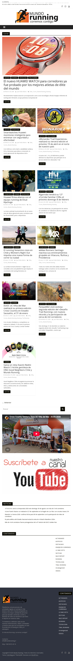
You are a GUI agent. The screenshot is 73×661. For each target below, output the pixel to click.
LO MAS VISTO (8, 194)
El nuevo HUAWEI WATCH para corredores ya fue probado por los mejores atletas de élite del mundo (35, 85)
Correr (34, 91)
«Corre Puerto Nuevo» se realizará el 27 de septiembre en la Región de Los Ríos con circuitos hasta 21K (37, 511)
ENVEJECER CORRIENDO (63, 547)
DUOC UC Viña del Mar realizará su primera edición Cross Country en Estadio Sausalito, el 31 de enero (17, 309)
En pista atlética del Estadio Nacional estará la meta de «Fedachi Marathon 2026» (30, 519)
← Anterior (6, 402)
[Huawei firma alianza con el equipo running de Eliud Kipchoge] (19, 171)
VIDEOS (58, 571)
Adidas (65, 260)
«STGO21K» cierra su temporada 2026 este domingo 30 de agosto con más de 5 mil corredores (34, 508)
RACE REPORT (60, 556)
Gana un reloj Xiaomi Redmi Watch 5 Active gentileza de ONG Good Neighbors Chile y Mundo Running (18, 368)
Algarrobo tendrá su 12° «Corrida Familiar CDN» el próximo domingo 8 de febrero (54, 197)
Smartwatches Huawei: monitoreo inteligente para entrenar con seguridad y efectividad (17, 136)
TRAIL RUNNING (33, 78)
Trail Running (55, 151)
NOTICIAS (7, 78)
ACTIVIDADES (60, 538)
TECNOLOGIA (23, 78)
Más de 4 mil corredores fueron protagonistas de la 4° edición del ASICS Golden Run (31, 522)
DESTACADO (60, 544)
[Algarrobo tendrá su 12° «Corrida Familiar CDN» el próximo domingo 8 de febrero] (54, 171)
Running (48, 91)
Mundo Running (41, 91)
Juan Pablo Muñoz (22, 91)
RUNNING (14, 78)
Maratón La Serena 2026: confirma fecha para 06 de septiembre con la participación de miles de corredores (35, 4)
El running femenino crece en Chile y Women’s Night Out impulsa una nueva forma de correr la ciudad (18, 254)
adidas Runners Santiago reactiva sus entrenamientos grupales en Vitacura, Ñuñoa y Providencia (54, 254)
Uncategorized (60, 568)
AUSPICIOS (59, 541)
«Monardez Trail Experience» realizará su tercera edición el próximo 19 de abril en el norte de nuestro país (54, 143)
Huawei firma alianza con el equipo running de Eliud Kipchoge (17, 200)
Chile (30, 91)
